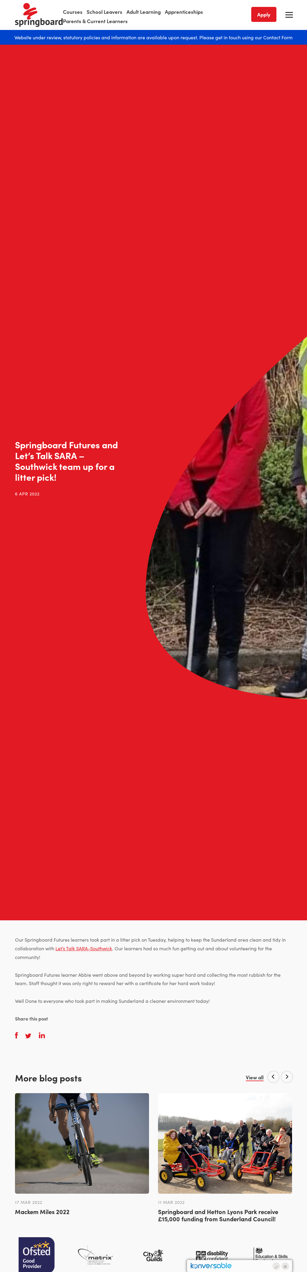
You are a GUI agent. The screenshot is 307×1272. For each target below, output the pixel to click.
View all (255, 1077)
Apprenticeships (184, 11)
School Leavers (104, 11)
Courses (72, 11)
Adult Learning (144, 11)
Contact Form (278, 37)
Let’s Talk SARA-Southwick (83, 948)
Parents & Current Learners (95, 21)
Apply (263, 14)
